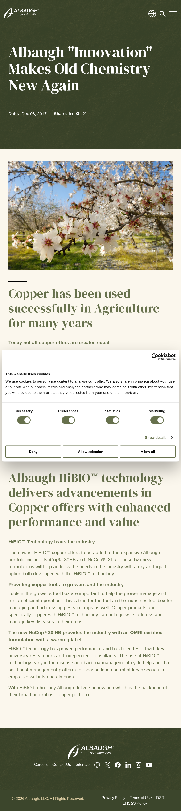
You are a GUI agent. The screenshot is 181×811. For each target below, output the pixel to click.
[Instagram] (136, 764)
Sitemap (83, 765)
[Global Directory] (152, 13)
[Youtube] (146, 764)
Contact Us (61, 765)
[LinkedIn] (126, 764)
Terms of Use (141, 798)
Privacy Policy (113, 798)
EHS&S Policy (135, 803)
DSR (160, 798)
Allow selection (90, 452)
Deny (33, 452)
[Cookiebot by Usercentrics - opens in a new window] (155, 356)
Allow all (148, 452)
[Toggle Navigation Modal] (173, 13)
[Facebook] (115, 764)
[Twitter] (105, 764)
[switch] (68, 420)
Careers (41, 765)
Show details (155, 437)
